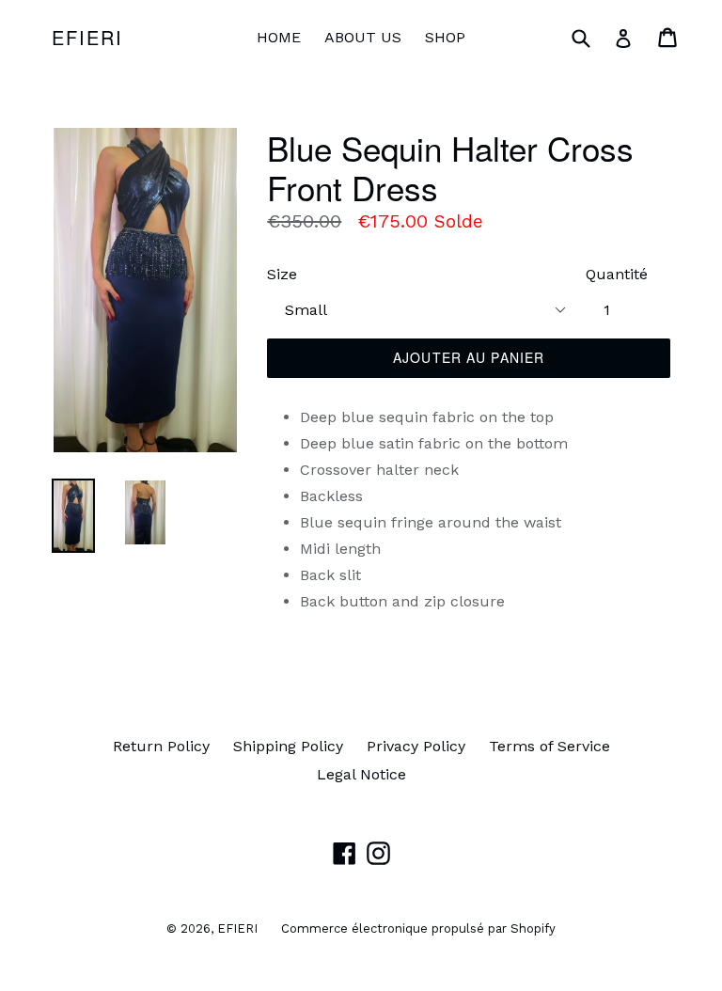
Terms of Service (549, 746)
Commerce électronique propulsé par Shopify (418, 928)
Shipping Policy (288, 746)
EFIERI (87, 37)
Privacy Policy (416, 746)
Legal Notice (361, 774)
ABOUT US (362, 37)
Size (282, 274)
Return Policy (161, 746)
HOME (279, 37)
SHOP (445, 37)
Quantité (617, 274)
